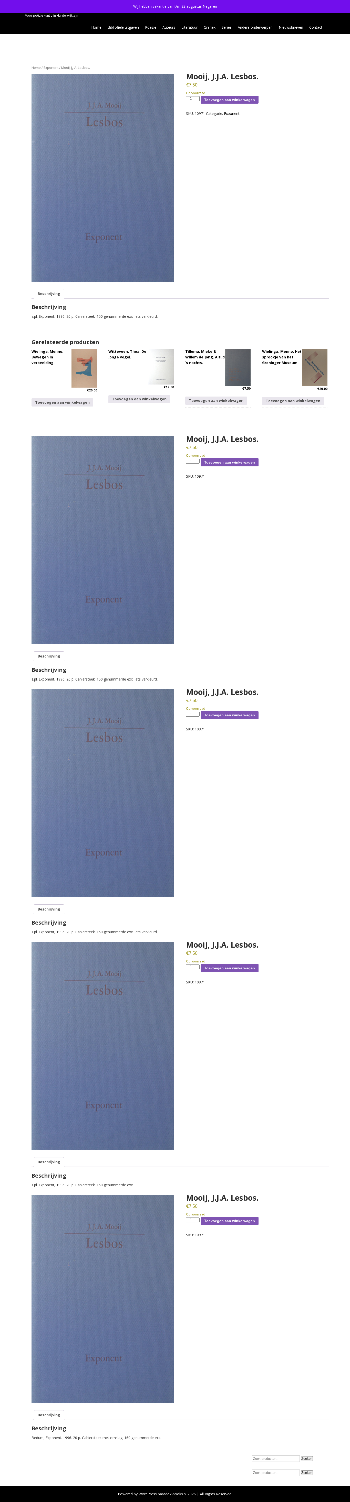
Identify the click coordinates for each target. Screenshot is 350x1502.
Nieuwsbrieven (291, 27)
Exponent (51, 67)
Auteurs (168, 27)
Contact (315, 27)
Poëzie (150, 27)
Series (227, 27)
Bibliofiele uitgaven (123, 27)
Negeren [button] (210, 6)
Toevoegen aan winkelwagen (229, 100)
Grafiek (209, 27)
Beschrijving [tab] (49, 293)
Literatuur (189, 27)
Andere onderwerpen (255, 27)
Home (96, 27)
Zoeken (306, 1459)
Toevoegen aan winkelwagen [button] (62, 402)
